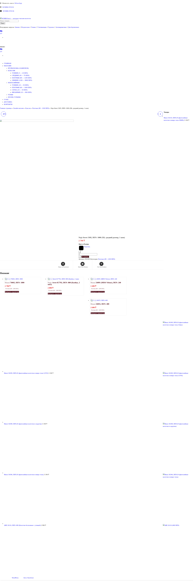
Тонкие (33, 27)
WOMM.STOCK (8, 7)
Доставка (8, 102)
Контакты (8, 104)
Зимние (17, 27)
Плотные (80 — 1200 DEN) (22, 78)
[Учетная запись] (1, 41)
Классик (11, 70)
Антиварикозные (61, 27)
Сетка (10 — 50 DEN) (19, 90)
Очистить (87, 247)
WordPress (15, 578)
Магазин (7, 66)
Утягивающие (42, 27)
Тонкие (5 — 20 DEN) (20, 73)
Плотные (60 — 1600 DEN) (22, 87)
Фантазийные (14, 82)
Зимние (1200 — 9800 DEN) (22, 80)
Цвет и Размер (84, 244)
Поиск (2, 23)
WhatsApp (18, 3)
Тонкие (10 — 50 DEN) (20, 85)
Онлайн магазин (18, 108)
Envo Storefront (29, 578)
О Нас (6, 99)
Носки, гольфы (14, 97)
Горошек (51, 27)
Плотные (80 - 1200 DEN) (40, 108)
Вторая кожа (25, 27)
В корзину (85, 256)
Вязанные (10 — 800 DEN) (22, 92)
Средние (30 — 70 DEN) (20, 75)
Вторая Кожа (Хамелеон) (18, 68)
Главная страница (6, 108)
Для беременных (73, 27)
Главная (7, 63)
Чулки (10, 94)
